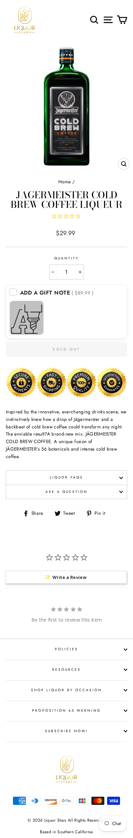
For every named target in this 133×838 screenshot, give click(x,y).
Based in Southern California (66, 832)
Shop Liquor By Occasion (66, 690)
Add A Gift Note (57, 293)
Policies (66, 649)
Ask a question (66, 491)
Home (64, 181)
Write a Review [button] (70, 577)
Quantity (66, 258)
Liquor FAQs (66, 477)
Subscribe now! (66, 731)
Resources (66, 669)
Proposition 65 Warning (66, 710)
